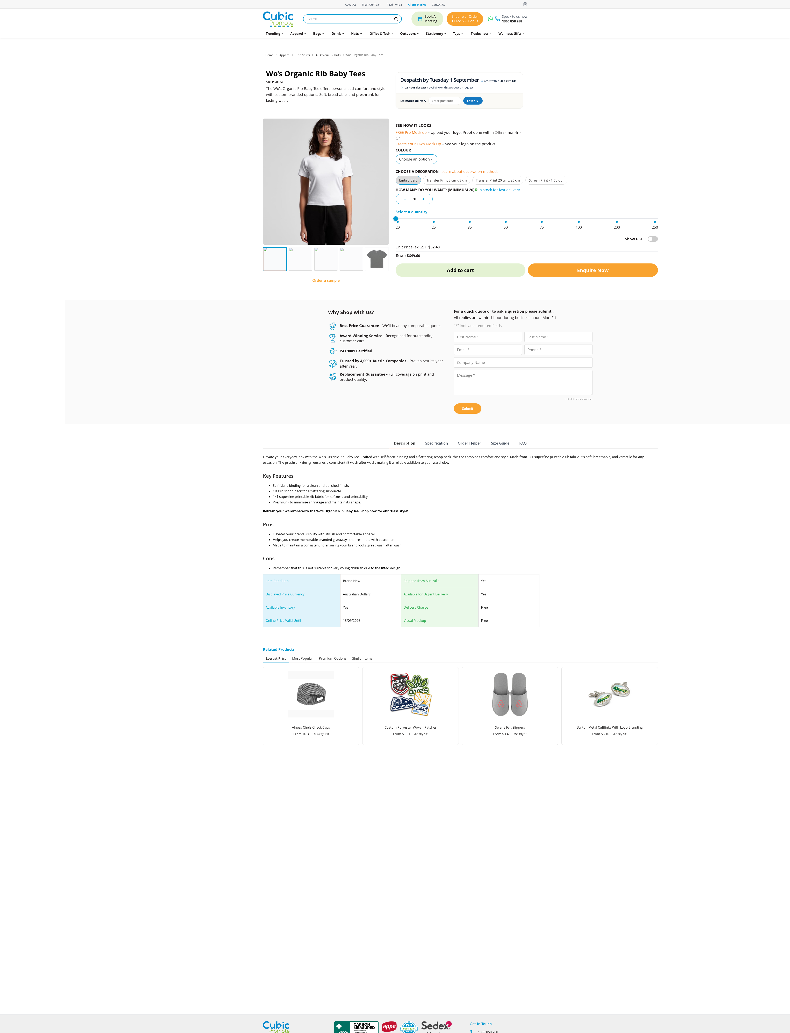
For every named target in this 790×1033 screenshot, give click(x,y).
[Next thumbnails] (386, 259)
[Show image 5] (377, 259)
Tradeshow (480, 33)
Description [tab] (404, 443)
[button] (274, 33)
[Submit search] (396, 19)
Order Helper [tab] (469, 443)
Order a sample (326, 280)
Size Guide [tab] (500, 443)
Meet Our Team (371, 4)
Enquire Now (593, 270)
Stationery (434, 33)
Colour (403, 150)
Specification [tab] (436, 443)
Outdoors (408, 33)
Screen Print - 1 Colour (546, 180)
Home (269, 55)
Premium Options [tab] (332, 658)
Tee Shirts (303, 55)
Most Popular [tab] (302, 658)
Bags (317, 33)
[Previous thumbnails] (266, 259)
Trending (273, 33)
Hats (355, 33)
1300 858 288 (512, 21)
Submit (467, 408)
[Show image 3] (326, 259)
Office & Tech (379, 33)
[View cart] (525, 4)
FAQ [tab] (523, 443)
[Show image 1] (275, 259)
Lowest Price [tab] (276, 658)
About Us (350, 4)
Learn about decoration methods (469, 171)
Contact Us (438, 4)
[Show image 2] (300, 259)
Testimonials (394, 4)
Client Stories (417, 4)
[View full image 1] (326, 182)
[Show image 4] (351, 259)
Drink (336, 33)
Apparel (296, 33)
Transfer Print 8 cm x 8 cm (446, 180)
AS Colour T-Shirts (328, 55)
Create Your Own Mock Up (418, 143)
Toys (456, 33)
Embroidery (408, 180)
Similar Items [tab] (362, 658)
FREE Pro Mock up (411, 132)
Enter (471, 101)
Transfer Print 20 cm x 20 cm (498, 180)
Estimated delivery (413, 101)
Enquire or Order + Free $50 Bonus (465, 18)
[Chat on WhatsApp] (490, 18)
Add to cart (460, 270)
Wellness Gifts (510, 33)
